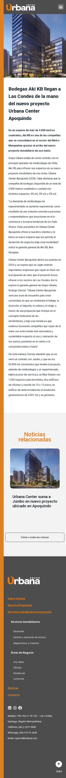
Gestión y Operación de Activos (29, 637)
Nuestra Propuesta (20, 605)
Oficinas (17, 667)
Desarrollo (18, 631)
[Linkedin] (9, 708)
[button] (60, 7)
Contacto (14, 695)
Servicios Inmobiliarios (25, 622)
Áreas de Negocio (22, 652)
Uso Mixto (18, 661)
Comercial (18, 678)
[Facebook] (20, 708)
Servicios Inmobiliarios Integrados (30, 612)
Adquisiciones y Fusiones (26, 643)
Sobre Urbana (16, 598)
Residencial (19, 673)
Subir (59, 771)
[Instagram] (15, 708)
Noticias (13, 688)
